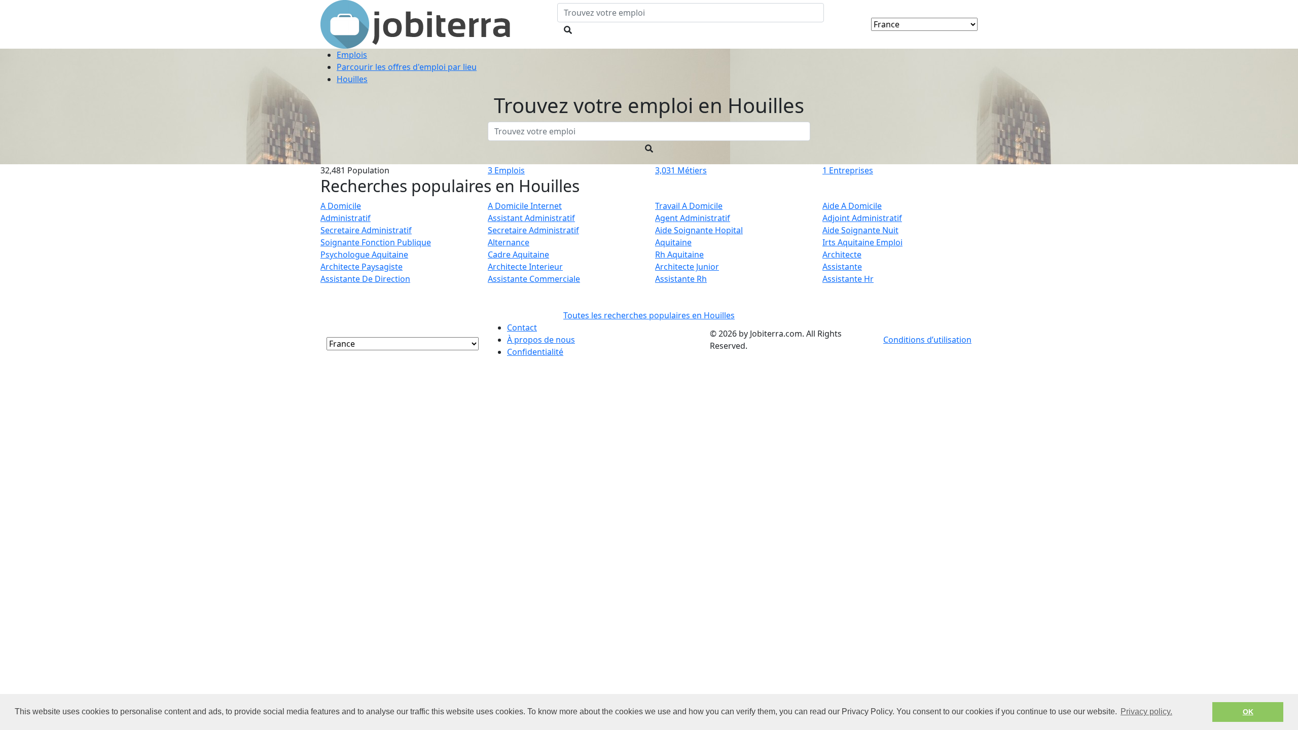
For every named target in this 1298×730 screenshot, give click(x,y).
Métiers (681, 170)
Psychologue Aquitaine (364, 254)
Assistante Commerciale (534, 278)
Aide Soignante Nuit (860, 230)
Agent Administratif (692, 218)
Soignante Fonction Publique (375, 242)
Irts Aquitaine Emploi (862, 242)
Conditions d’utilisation (927, 339)
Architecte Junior (687, 266)
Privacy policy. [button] (1146, 711)
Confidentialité (535, 351)
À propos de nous (541, 339)
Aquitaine (673, 242)
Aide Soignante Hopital (699, 230)
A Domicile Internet (525, 205)
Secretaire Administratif (366, 230)
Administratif (345, 218)
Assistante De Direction (365, 278)
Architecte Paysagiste (361, 266)
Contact (522, 327)
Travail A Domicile (689, 205)
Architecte (841, 254)
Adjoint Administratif (862, 218)
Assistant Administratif (531, 218)
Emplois (506, 170)
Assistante (842, 266)
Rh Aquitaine (679, 254)
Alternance (508, 242)
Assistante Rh (681, 278)
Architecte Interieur (525, 266)
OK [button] (1248, 712)
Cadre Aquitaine (518, 254)
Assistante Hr (848, 278)
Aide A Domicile (852, 205)
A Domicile (340, 205)
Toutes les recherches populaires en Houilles (649, 315)
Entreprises (847, 170)
